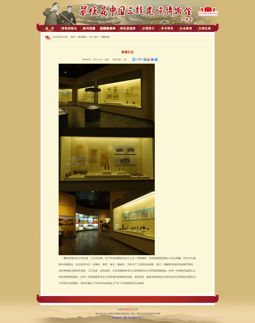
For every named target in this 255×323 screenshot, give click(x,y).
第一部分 (94, 37)
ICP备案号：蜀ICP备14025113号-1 (127, 317)
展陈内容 (105, 37)
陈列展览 (82, 37)
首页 (73, 37)
